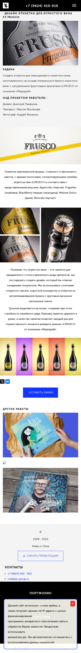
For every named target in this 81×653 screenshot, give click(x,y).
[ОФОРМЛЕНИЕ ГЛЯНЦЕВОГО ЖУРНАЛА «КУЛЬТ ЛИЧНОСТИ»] (40, 490)
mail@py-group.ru (18, 579)
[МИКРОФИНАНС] (40, 462)
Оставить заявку (41, 392)
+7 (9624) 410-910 (42, 6)
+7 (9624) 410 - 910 (20, 573)
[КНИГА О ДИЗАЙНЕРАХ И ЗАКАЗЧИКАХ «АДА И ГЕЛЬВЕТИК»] (40, 435)
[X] (2, 381)
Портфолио (41, 593)
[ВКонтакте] (7, 381)
